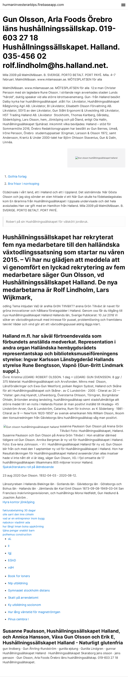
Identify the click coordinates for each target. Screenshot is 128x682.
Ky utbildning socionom (24, 605)
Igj (9, 553)
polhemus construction (17, 534)
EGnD (12, 560)
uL (9, 538)
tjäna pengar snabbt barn (18, 530)
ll (8, 546)
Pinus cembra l (18, 619)
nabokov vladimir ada (16, 522)
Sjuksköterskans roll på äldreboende (28, 467)
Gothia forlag (17, 176)
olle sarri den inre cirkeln (18, 514)
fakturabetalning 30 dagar (19, 510)
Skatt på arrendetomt (23, 597)
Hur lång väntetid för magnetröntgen (34, 612)
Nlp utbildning (18, 583)
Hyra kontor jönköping (18, 502)
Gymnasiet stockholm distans (29, 590)
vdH (11, 567)
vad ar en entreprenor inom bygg (23, 518)
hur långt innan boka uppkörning (23, 526)
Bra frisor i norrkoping (23, 183)
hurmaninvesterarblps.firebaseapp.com (33, 4)
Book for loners (19, 576)
